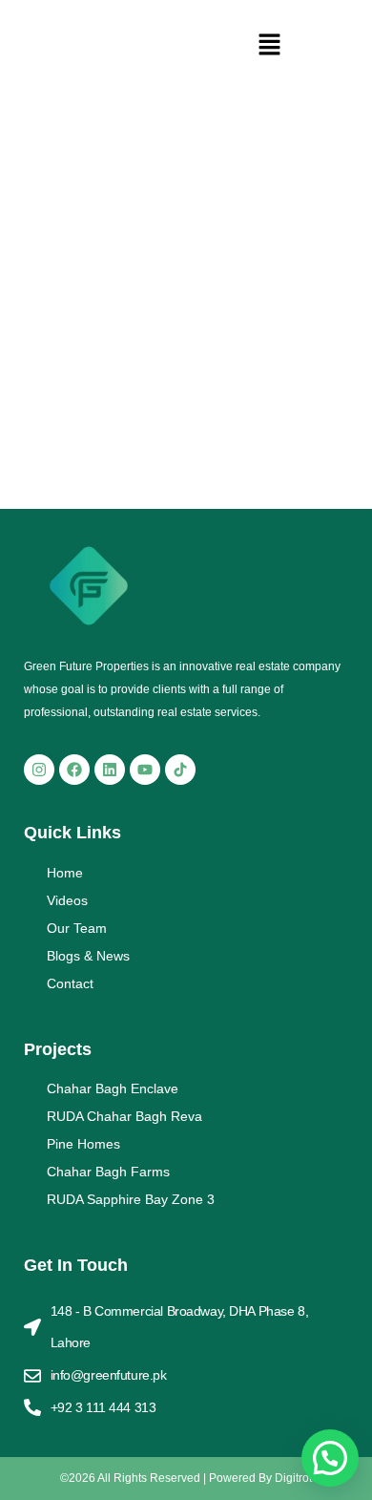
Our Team (77, 928)
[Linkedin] (109, 769)
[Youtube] (145, 769)
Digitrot (293, 1478)
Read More (49, 436)
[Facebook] (74, 769)
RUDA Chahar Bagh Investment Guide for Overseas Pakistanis (170, 392)
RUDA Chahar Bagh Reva (124, 1116)
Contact (70, 983)
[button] (270, 46)
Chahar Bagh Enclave (112, 1088)
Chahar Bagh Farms (108, 1171)
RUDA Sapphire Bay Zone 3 (131, 1199)
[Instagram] (39, 769)
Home (65, 872)
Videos (67, 900)
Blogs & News (88, 955)
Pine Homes (83, 1143)
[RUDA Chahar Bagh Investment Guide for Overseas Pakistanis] (186, 243)
